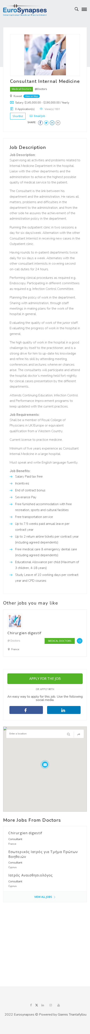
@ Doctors (14, 640)
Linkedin (64, 710)
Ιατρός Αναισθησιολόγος (30, 875)
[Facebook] (31, 1005)
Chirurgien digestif (24, 633)
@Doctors (41, 89)
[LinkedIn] (42, 1005)
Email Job (39, 116)
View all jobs (43, 897)
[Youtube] (58, 1005)
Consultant (15, 839)
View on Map (31, 96)
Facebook (26, 710)
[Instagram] (50, 1005)
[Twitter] (36, 1005)
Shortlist (18, 116)
